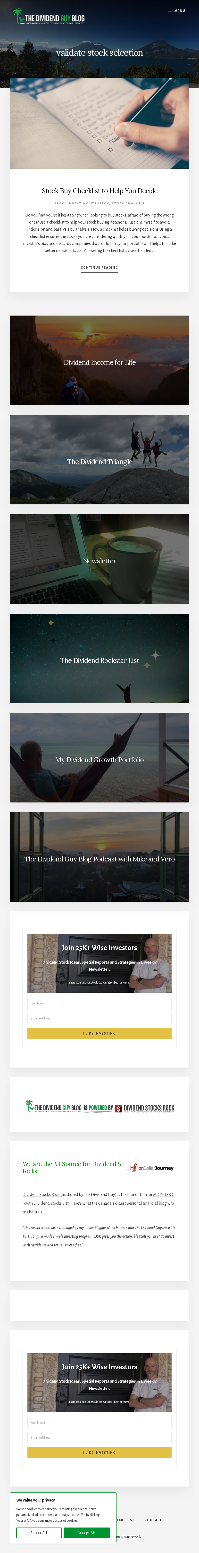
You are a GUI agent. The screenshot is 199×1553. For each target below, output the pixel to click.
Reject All (39, 1533)
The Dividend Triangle (99, 461)
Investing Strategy (88, 203)
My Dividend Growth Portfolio (99, 759)
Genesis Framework (126, 1536)
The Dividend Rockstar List (99, 660)
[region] (63, 1517)
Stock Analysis (128, 203)
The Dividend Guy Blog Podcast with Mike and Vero (99, 859)
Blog (59, 203)
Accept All (87, 1533)
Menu (179, 11)
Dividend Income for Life (100, 362)
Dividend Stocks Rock (41, 1195)
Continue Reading (99, 269)
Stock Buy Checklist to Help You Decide (100, 190)
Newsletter (99, 561)
